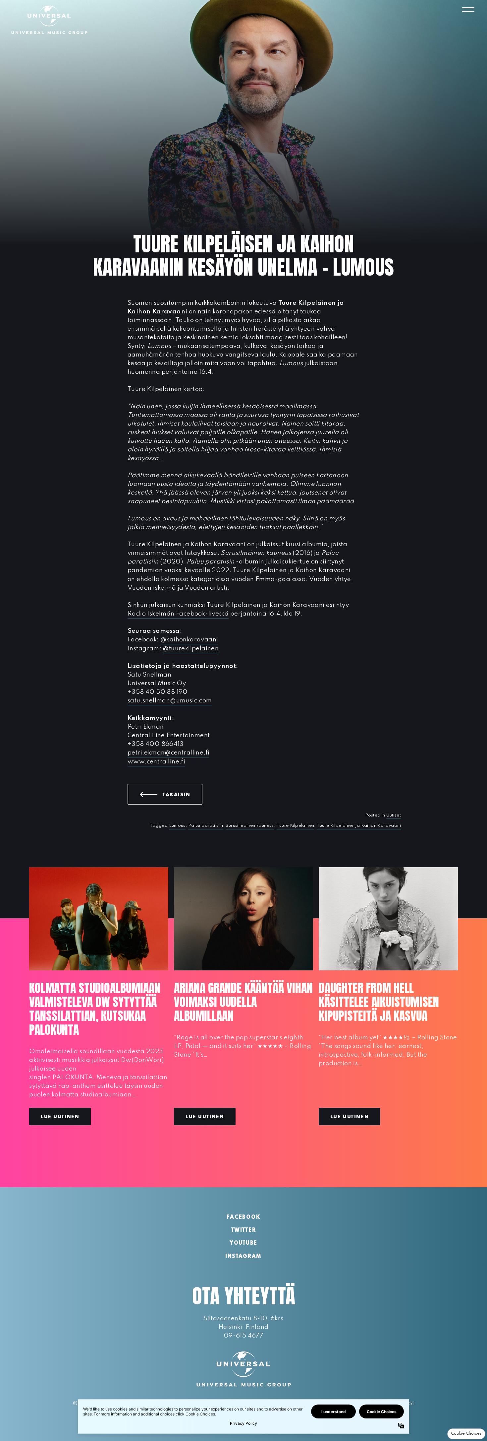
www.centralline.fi (156, 761)
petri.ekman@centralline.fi (168, 753)
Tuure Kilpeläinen (295, 825)
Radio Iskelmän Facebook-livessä (178, 614)
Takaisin (182, 794)
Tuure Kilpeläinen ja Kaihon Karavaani (359, 825)
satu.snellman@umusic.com (170, 700)
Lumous (177, 825)
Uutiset (393, 815)
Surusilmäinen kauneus (250, 825)
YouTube (243, 1243)
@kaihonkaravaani (189, 639)
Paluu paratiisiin (205, 825)
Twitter (243, 1230)
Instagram (243, 1256)
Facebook (243, 1217)
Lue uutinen (60, 1117)
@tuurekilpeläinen (191, 648)
